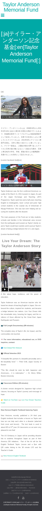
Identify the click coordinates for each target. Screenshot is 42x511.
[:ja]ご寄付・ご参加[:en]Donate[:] (17, 488)
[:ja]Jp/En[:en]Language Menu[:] (21, 477)
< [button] (3, 106)
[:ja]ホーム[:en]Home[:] (32, 493)
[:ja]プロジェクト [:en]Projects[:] (21, 490)
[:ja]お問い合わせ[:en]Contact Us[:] (21, 482)
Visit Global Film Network (12, 348)
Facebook (32, 488)
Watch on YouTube (10, 400)
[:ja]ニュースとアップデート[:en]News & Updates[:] (21, 480)
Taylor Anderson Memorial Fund (21, 7)
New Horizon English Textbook (14, 456)
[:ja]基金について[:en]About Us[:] (13, 493)
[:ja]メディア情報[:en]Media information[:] (21, 485)
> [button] (38, 106)
